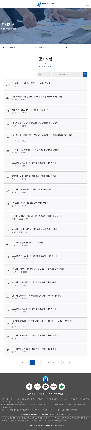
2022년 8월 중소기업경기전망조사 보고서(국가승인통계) (34, 308)
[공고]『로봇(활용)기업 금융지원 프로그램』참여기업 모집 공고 (37, 215)
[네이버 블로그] (37, 386)
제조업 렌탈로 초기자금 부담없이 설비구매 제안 (30, 109)
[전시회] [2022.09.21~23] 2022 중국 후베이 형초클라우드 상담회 (38, 269)
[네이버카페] (62, 386)
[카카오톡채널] (45, 386)
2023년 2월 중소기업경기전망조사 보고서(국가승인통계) (34, 162)
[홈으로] (3, 47)
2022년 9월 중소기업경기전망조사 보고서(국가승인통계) (34, 282)
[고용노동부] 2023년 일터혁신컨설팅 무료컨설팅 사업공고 (35, 123)
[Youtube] (53, 386)
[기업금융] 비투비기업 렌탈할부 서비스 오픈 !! (30, 202)
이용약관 (42, 393)
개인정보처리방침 (56, 393)
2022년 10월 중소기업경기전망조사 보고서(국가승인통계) (35, 255)
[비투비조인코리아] (45, 4)
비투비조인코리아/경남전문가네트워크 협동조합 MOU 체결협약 (37, 96)
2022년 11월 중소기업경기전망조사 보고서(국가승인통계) (35, 229)
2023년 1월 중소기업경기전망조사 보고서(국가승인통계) (34, 176)
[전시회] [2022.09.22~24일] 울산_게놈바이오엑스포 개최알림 (36, 295)
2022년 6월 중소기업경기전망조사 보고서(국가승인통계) (34, 348)
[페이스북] (29, 386)
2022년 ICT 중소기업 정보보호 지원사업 (27, 242)
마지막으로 (69, 362)
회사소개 (31, 393)
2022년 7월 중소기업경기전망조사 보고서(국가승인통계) (34, 335)
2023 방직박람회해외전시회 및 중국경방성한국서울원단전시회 (36, 149)
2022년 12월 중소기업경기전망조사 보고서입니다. (32, 189)
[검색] (85, 74)
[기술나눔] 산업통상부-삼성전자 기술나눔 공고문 (31, 83)
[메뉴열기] (87, 4)
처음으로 (22, 362)
